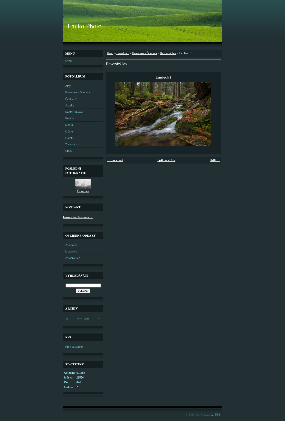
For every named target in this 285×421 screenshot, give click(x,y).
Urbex (68, 150)
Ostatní (69, 138)
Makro (69, 124)
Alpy (68, 85)
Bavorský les (168, 53)
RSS (218, 414)
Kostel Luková (74, 112)
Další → (215, 160)
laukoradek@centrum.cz (78, 217)
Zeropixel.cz (72, 258)
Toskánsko (71, 144)
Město (69, 131)
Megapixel (71, 251)
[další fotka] (214, 114)
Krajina (69, 118)
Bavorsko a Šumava (144, 53)
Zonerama (71, 245)
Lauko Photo (84, 25)
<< (67, 318)
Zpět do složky (166, 160)
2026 (86, 318)
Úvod (110, 53)
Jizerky (69, 105)
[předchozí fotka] (112, 114)
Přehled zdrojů (74, 346)
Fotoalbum (122, 53)
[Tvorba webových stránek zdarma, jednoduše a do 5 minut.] (212, 415)
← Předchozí (115, 160)
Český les (71, 99)
